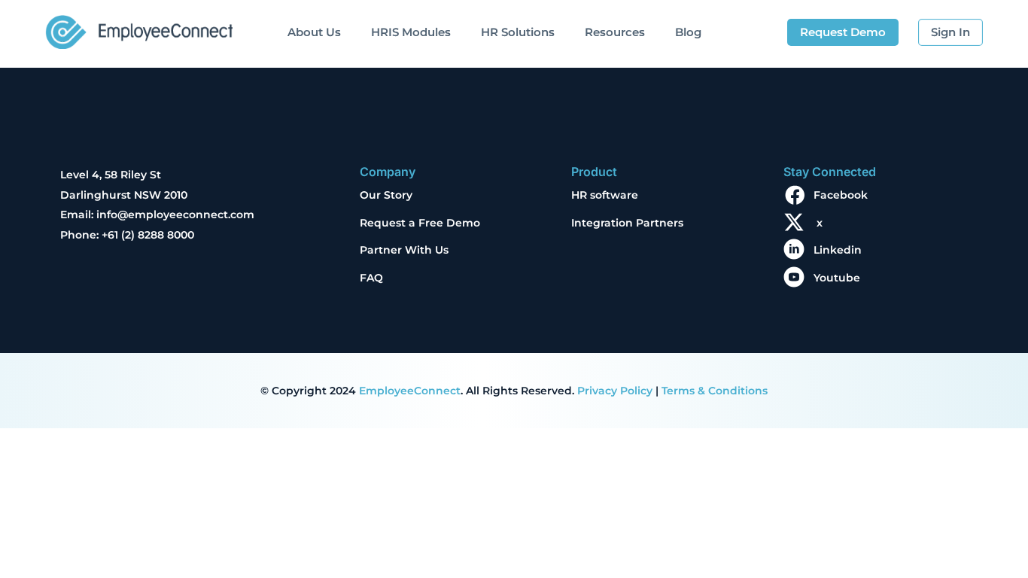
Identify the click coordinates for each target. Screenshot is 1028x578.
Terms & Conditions (715, 390)
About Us (314, 32)
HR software (604, 195)
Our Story (386, 195)
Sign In (950, 32)
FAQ (371, 277)
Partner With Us (404, 250)
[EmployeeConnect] (139, 28)
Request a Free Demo (420, 223)
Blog (688, 32)
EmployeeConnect (410, 390)
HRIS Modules (411, 32)
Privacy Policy (614, 390)
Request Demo (843, 32)
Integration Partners (627, 223)
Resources (615, 32)
